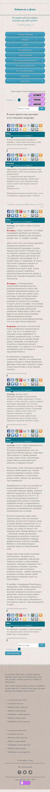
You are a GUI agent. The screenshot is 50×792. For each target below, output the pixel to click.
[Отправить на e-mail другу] (28, 129)
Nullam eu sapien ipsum (17, 710)
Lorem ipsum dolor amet (17, 700)
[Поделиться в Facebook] (8, 125)
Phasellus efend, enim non (17, 707)
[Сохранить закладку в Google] (16, 125)
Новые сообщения (16, 91)
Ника (8, 133)
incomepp (10, 163)
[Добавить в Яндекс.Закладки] (20, 129)
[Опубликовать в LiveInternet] (24, 125)
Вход (31, 760)
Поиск (39, 91)
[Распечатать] (36, 129)
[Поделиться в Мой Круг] (36, 125)
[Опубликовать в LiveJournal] (28, 125)
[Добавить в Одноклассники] (40, 125)
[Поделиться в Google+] (20, 125)
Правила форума (32, 91)
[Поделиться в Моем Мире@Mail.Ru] (32, 125)
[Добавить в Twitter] (12, 129)
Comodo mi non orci (15, 703)
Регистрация (22, 760)
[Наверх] (32, 129)
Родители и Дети (25, 9)
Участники (25, 91)
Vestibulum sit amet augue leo (19, 714)
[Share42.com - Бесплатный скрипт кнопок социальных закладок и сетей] (40, 129)
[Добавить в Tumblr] (8, 129)
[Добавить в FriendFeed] (12, 125)
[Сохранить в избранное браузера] (24, 129)
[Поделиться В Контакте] (16, 129)
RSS (43, 91)
